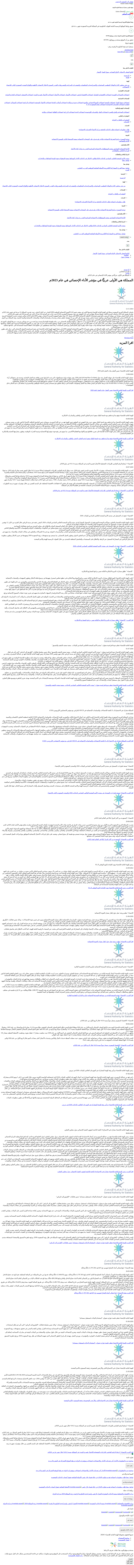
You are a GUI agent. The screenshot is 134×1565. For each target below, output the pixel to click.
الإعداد (130, 1559)
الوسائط (72, 158)
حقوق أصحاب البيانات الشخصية (61, 1477)
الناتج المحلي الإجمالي (126, 72)
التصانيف (116, 149)
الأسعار (99, 72)
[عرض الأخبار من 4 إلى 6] (130, 1454)
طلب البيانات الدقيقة (107, 129)
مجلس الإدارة (119, 85)
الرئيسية (122, 178)
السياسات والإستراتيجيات (96, 85)
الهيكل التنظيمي (109, 85)
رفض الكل (129, 1563)
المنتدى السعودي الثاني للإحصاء (16, 85)
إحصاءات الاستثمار (27, 95)
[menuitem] (123, 1538)
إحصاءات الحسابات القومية (120, 95)
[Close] (132, 336)
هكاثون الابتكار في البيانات (87, 158)
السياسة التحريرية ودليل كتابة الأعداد (82, 149)
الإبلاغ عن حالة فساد (95, 1477)
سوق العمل (105, 72)
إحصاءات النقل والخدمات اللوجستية (96, 112)
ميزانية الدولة (57, 1494)
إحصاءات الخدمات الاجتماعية (115, 104)
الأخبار (77, 158)
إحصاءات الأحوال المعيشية (43, 102)
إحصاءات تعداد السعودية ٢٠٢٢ (96, 104)
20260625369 (129, 50)
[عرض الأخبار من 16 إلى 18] (122, 1454)
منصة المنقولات (64, 158)
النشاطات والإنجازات (45, 158)
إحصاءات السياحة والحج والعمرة (118, 112)
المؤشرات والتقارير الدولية (120, 120)
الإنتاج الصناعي (114, 72)
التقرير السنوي (53, 85)
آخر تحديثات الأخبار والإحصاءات (103, 1461)
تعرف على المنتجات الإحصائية (87, 139)
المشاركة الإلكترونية (110, 168)
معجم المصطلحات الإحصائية (103, 149)
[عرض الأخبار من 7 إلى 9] (128, 1454)
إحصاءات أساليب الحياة (59, 102)
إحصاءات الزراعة (69, 112)
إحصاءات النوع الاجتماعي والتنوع (93, 102)
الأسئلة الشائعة (99, 168)
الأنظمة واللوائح (32, 85)
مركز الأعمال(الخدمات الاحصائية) (89, 129)
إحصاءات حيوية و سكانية (75, 102)
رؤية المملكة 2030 (67, 1494)
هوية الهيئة (55, 158)
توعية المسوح (124, 139)
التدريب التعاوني (82, 168)
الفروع (119, 168)
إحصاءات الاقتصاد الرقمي (85, 95)
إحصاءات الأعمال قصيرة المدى (44, 95)
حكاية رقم (100, 139)
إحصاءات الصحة (110, 102)
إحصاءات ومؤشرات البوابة (84, 1461)
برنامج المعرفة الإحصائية (112, 139)
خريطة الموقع (71, 1461)
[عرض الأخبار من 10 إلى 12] (126, 1454)
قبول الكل (129, 1561)
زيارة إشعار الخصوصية (75, 1555)
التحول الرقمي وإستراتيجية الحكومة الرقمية (87, 1494)
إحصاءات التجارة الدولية (13, 95)
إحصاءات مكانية (47, 112)
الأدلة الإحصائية (124, 149)
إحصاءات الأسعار (70, 95)
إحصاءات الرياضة (28, 102)
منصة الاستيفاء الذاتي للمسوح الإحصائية (64, 139)
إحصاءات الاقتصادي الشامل (102, 95)
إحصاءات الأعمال (59, 95)
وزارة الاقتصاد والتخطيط (125, 1494)
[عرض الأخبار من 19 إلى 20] (120, 1454)
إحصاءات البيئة (80, 112)
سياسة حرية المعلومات (125, 1461)
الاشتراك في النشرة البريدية (57, 1461)
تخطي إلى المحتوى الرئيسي (124, 2)
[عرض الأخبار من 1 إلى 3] (132, 1454)
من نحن (126, 85)
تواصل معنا (125, 168)
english (126, 255)
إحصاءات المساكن (16, 102)
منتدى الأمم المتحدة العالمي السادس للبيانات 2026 (112, 158)
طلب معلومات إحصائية (121, 129)
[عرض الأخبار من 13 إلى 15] (124, 1454)
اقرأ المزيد (111, 390)
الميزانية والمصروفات (65, 85)
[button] (124, 11)
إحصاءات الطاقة (58, 112)
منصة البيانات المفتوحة (109, 1494)
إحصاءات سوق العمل (122, 102)
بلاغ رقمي (85, 1477)
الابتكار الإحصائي (42, 85)
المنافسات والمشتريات (80, 85)
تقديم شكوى (106, 1477)
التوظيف (91, 168)
